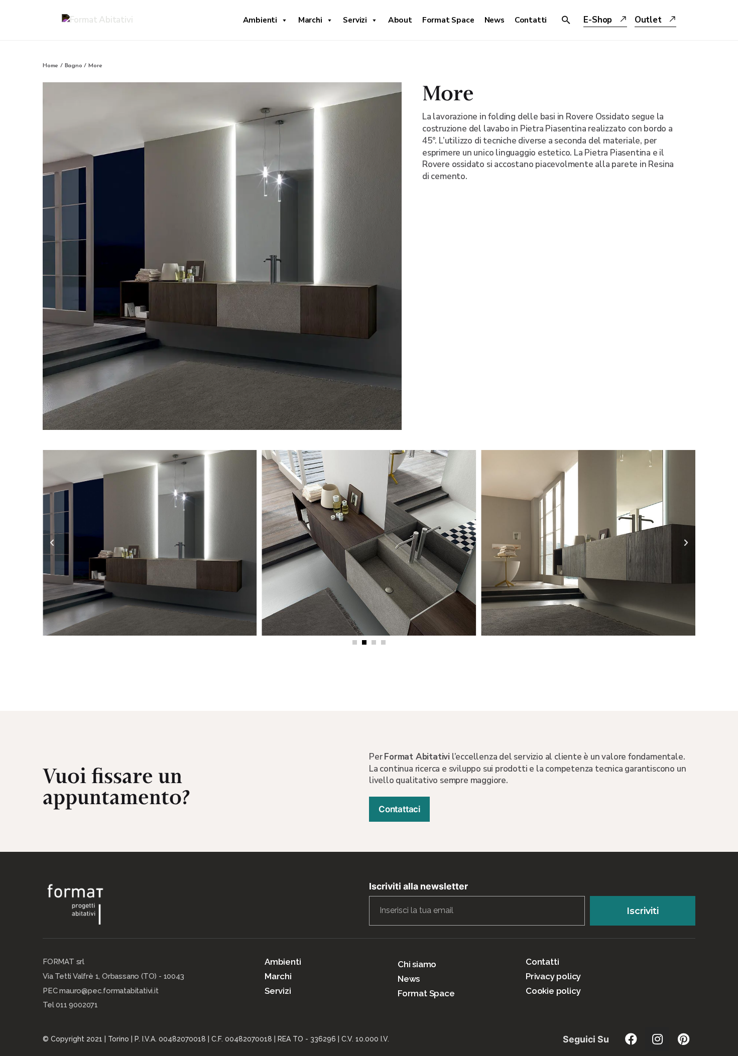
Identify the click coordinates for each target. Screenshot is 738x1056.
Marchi (310, 20)
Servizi (355, 20)
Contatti (531, 20)
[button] (354, 642)
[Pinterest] (683, 1039)
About (400, 20)
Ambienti (260, 20)
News (494, 20)
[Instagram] (657, 1039)
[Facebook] (631, 1039)
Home (50, 66)
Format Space (448, 20)
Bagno (73, 66)
